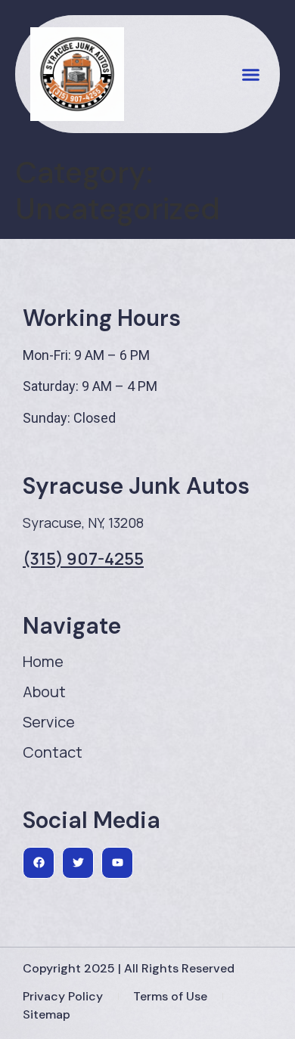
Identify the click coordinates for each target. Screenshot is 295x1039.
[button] (251, 74)
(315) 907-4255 (83, 558)
